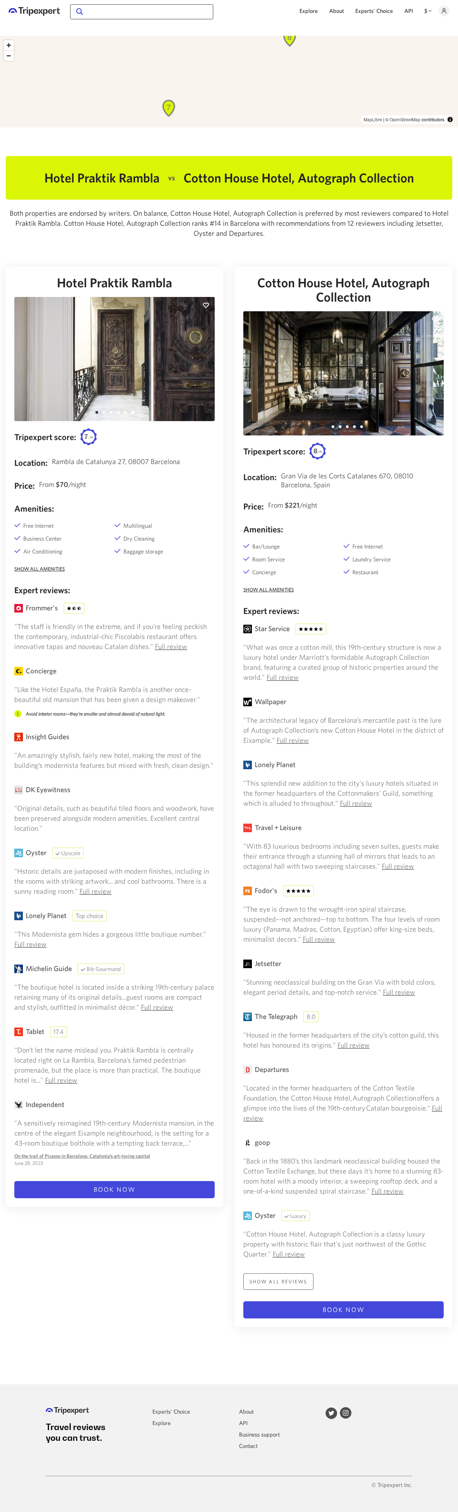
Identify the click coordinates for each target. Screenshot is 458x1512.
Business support (259, 1434)
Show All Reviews (278, 1281)
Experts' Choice (374, 11)
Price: (24, 486)
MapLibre (373, 119)
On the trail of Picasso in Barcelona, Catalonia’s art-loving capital (82, 1156)
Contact (248, 1446)
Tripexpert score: (45, 437)
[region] (229, 81)
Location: (31, 463)
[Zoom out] (9, 55)
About (336, 11)
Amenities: (34, 508)
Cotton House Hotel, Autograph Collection (343, 289)
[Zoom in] (9, 45)
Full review (171, 646)
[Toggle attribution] (450, 119)
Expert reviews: (42, 590)
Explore (308, 11)
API (408, 11)
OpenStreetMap (405, 119)
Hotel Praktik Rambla (114, 282)
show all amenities (39, 569)
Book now (115, 1189)
